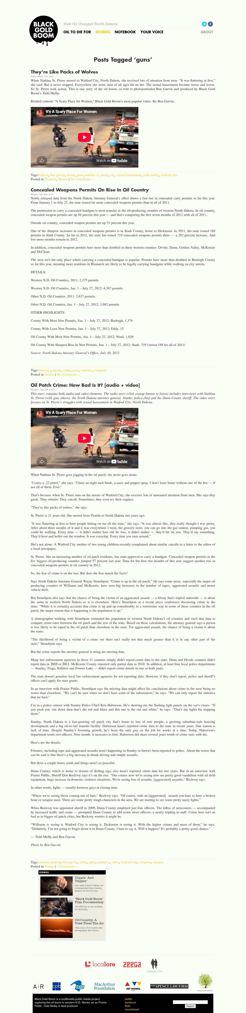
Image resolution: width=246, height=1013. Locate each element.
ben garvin (57, 174)
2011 (65, 663)
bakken (43, 174)
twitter (128, 998)
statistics (87, 370)
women (158, 862)
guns (80, 174)
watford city (168, 174)
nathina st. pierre (97, 174)
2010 (54, 663)
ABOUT (207, 32)
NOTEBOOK (125, 32)
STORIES (103, 32)
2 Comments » (67, 866)
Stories (63, 179)
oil (112, 174)
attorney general (49, 370)
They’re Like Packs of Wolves (64, 72)
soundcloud (132, 1009)
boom (71, 174)
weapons (100, 370)
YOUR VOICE (151, 32)
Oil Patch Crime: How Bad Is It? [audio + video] (85, 385)
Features (50, 179)
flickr (127, 1005)
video (115, 862)
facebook (130, 1002)
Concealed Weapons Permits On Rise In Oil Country (90, 190)
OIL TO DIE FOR (77, 32)
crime (66, 370)
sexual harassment (128, 174)
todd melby (151, 174)
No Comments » (82, 179)
